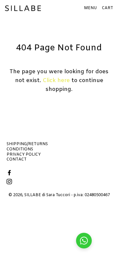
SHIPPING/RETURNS (27, 144)
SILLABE (32, 195)
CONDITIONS (20, 149)
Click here (56, 80)
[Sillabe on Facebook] (10, 173)
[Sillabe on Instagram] (10, 182)
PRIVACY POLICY (24, 154)
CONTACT (17, 159)
